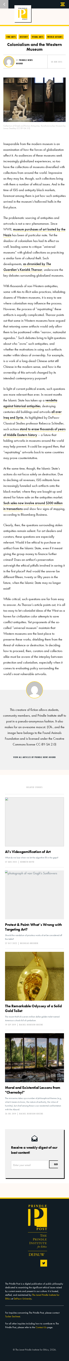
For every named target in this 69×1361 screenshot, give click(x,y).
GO (56, 1164)
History (24, 36)
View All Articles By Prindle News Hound (34, 757)
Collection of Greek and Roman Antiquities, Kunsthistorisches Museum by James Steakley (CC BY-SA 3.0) (34, 127)
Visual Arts (38, 36)
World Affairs (54, 36)
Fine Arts (11, 36)
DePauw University (22, 1298)
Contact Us (41, 1327)
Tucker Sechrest (12, 1316)
